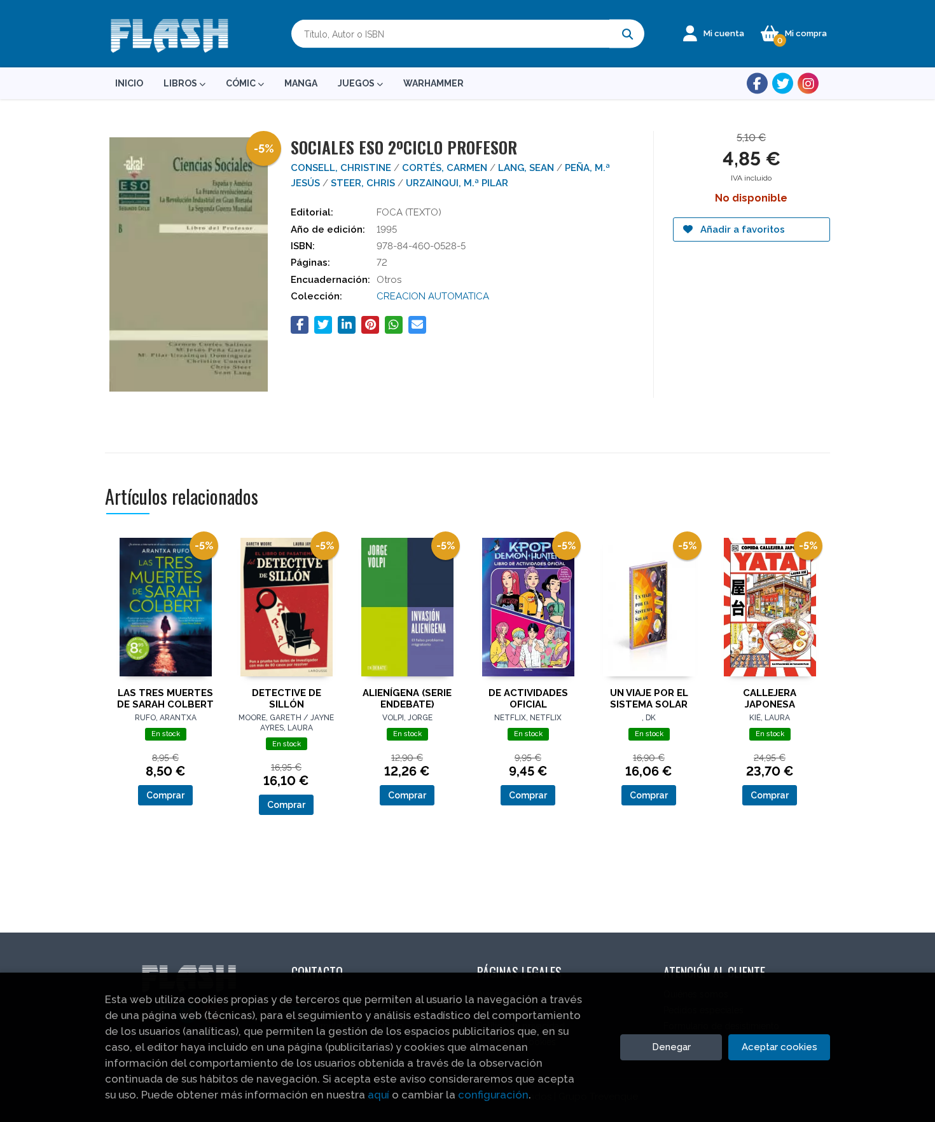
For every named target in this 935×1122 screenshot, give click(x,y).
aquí (378, 1094)
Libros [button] (181, 83)
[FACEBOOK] (757, 83)
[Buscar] (626, 34)
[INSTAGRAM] (808, 83)
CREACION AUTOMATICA (433, 296)
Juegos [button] (357, 83)
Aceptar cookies (779, 1047)
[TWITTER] (782, 83)
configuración (493, 1094)
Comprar (165, 795)
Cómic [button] (242, 83)
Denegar (671, 1047)
